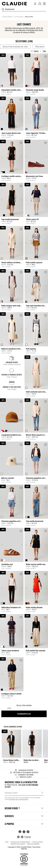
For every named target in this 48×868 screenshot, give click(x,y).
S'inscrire (42, 792)
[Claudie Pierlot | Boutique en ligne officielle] (14, 3)
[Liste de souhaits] (21, 57)
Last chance (19, 16)
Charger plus (24, 714)
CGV (6, 842)
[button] (35, 3)
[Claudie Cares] (24, 859)
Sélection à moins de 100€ (15, 47)
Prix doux (40, 47)
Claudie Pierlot (7, 16)
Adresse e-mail (11, 793)
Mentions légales (33, 844)
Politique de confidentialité (20, 842)
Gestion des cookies (17, 844)
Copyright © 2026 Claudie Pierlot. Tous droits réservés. (24, 848)
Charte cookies (37, 842)
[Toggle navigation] (44, 3)
